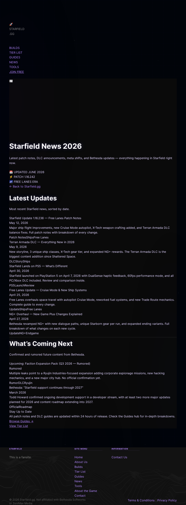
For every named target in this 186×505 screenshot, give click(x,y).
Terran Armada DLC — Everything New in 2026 (41, 242)
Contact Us (119, 457)
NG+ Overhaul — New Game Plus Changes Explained (45, 314)
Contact (80, 495)
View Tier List (18, 426)
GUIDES (14, 57)
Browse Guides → (21, 421)
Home (78, 457)
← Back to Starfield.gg (25, 186)
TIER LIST (15, 52)
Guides (79, 476)
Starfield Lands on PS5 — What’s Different (38, 266)
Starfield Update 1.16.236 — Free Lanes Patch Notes (45, 218)
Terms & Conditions (141, 500)
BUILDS (14, 48)
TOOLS (14, 67)
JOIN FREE (16, 72)
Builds (78, 467)
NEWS (13, 62)
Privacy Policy (167, 500)
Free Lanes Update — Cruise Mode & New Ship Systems (48, 290)
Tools (78, 486)
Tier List (80, 471)
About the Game (85, 491)
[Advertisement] (93, 113)
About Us (80, 462)
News (78, 481)
